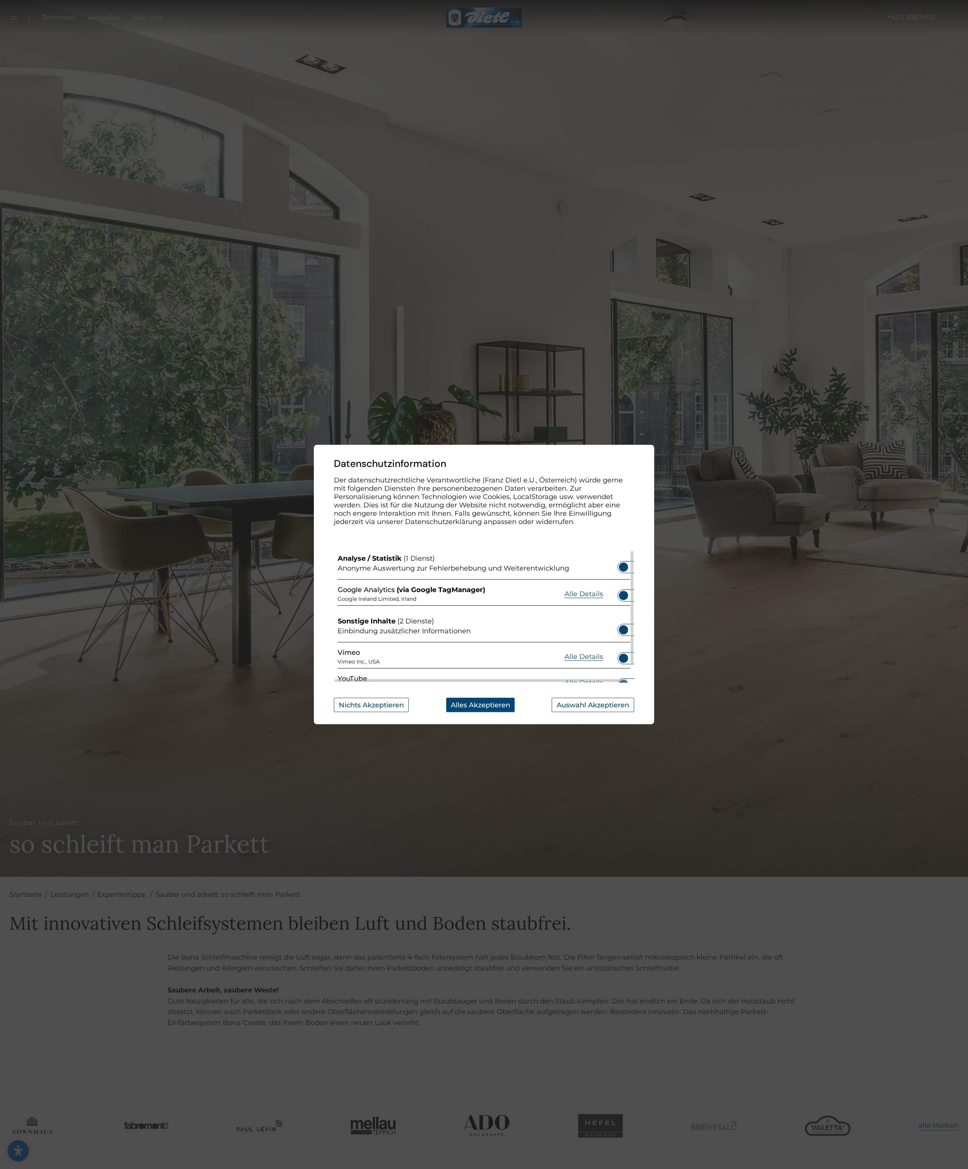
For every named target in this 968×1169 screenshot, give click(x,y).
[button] (623, 567)
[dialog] (484, 584)
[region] (484, 616)
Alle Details (584, 593)
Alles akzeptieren (480, 705)
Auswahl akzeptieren (593, 705)
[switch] (623, 564)
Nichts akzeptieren (371, 705)
